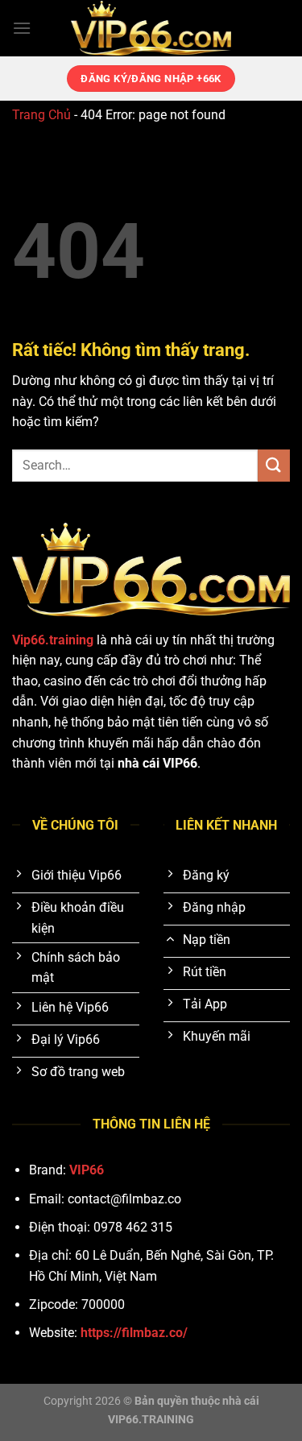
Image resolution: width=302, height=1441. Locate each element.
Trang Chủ (41, 114)
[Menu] (21, 28)
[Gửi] (274, 465)
